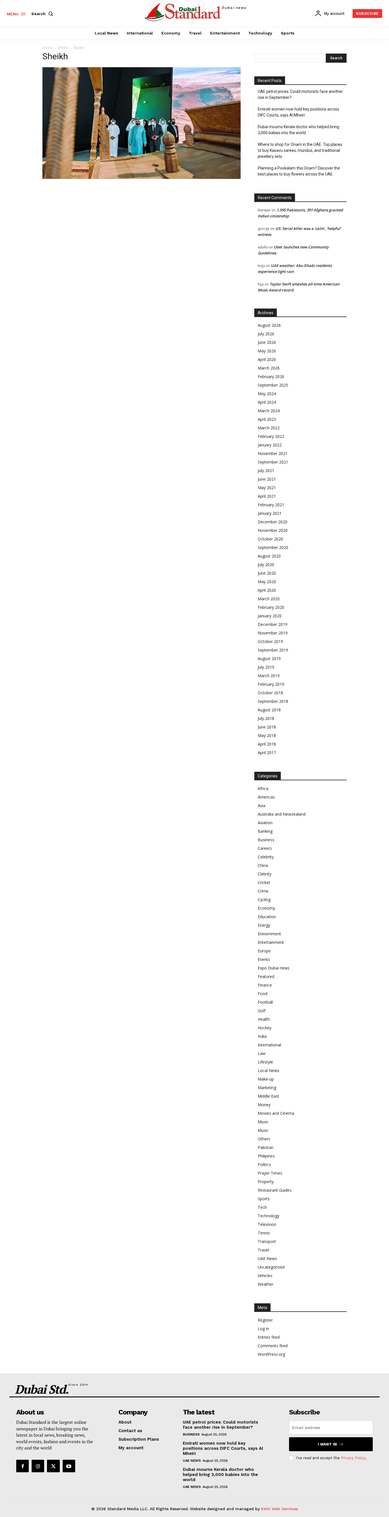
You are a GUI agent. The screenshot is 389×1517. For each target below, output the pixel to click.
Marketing (267, 1087)
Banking (265, 831)
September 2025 (273, 385)
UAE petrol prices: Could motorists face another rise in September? (300, 94)
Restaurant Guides (275, 1190)
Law (261, 1053)
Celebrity (266, 856)
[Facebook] (22, 1466)
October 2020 (270, 539)
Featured (266, 976)
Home (47, 47)
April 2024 (267, 402)
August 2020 (269, 556)
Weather (265, 1284)
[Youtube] (69, 1466)
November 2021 (273, 453)
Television (267, 1224)
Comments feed (273, 1345)
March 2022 (269, 427)
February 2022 (271, 436)
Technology (268, 1215)
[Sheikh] (141, 177)
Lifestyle (265, 1062)
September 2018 (273, 701)
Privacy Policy (353, 1458)
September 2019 (273, 650)
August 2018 (269, 709)
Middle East (268, 1096)
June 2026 (267, 342)
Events (264, 959)
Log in (263, 1328)
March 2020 (269, 598)
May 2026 (267, 351)
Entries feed (269, 1337)
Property (266, 1181)
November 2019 (273, 633)
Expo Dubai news (274, 968)
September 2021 (273, 462)
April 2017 (267, 752)
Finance (265, 985)
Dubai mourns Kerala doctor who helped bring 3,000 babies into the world (298, 129)
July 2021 (266, 470)
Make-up (266, 1079)
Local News (268, 1070)
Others (264, 1139)
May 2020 (267, 581)
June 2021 (267, 479)
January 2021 (270, 513)
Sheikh (63, 47)
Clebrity (264, 874)
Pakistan (265, 1147)
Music (263, 1121)
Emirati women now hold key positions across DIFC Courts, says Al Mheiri (298, 112)
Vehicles (265, 1275)
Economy (266, 908)
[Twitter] (53, 1466)
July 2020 (266, 564)
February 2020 (271, 607)
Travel (263, 1250)
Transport (267, 1241)
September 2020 (273, 547)
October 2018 (270, 692)
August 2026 (269, 325)
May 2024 (267, 393)
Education (267, 916)
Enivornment (269, 933)
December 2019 (272, 624)
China (263, 865)
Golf (261, 1010)
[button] (43, 14)
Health (264, 1019)
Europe (264, 951)
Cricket (264, 882)
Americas (266, 797)
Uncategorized (271, 1267)
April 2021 (267, 496)
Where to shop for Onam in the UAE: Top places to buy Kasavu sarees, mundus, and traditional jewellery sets (300, 150)
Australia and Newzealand (282, 814)
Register (265, 1320)
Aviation (265, 822)
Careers (265, 848)
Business (266, 839)
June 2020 (267, 573)
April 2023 (267, 419)
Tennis (264, 1233)
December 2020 (272, 521)
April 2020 (267, 590)
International (269, 1045)
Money (264, 1104)
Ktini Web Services (279, 1508)
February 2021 (271, 504)
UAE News (267, 1258)
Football (265, 1002)
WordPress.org (271, 1354)
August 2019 (269, 658)
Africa (263, 788)
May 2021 (267, 487)
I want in (327, 1444)
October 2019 (270, 641)
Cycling (264, 899)
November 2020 (273, 530)
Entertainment (271, 942)
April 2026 (267, 359)
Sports (264, 1198)
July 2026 (266, 333)
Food (262, 993)
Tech (262, 1207)
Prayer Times (270, 1173)
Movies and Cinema (276, 1113)
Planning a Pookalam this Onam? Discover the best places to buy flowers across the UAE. (299, 171)
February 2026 (271, 376)
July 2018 (266, 718)
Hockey (264, 1027)
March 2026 (269, 368)
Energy (264, 925)
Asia (261, 805)
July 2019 (266, 667)
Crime (263, 891)
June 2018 (267, 727)
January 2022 (270, 445)
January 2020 (270, 615)
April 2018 (267, 744)
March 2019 (269, 675)
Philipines (266, 1156)
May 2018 (267, 735)
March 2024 (269, 410)
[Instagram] (38, 1466)
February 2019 (271, 684)
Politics (264, 1164)
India (262, 1036)
